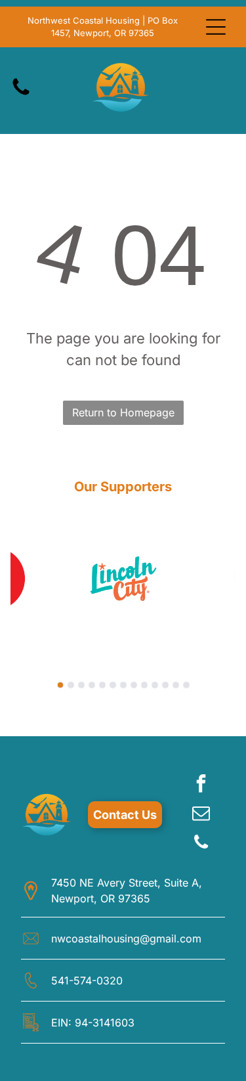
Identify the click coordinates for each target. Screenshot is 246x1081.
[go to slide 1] (60, 685)
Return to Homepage (123, 412)
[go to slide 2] (70, 685)
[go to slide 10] (154, 685)
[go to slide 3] (81, 685)
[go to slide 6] (112, 685)
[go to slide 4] (91, 685)
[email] (201, 814)
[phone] (201, 844)
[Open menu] (216, 27)
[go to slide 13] (186, 685)
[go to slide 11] (165, 685)
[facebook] (201, 785)
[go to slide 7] (123, 685)
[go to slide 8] (133, 685)
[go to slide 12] (175, 685)
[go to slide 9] (144, 685)
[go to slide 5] (102, 685)
